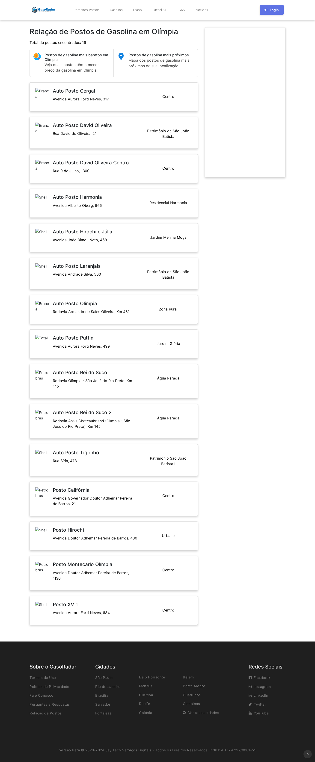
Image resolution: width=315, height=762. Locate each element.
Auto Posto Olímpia (75, 303)
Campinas (191, 704)
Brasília (101, 695)
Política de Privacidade (49, 686)
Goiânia (145, 713)
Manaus (145, 686)
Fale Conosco (41, 695)
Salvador (102, 704)
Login (274, 10)
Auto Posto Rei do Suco (80, 372)
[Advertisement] (245, 102)
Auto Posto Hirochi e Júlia (82, 232)
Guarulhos (192, 695)
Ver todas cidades (203, 713)
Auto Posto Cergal (74, 91)
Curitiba (146, 695)
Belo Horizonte (152, 677)
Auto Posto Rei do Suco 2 (82, 412)
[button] (86, 10)
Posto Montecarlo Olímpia (82, 564)
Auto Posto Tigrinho (76, 452)
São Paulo (104, 677)
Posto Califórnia (71, 490)
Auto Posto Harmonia (77, 197)
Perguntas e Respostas (50, 704)
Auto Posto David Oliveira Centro (91, 163)
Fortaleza (103, 713)
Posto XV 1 (65, 604)
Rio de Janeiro (107, 686)
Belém (188, 677)
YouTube (261, 713)
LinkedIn (261, 695)
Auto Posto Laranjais (77, 266)
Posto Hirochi (68, 530)
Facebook (262, 677)
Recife (144, 704)
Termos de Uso (43, 677)
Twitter (260, 704)
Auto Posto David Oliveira (82, 125)
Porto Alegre (194, 686)
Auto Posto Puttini (74, 338)
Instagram (262, 686)
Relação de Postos (46, 713)
